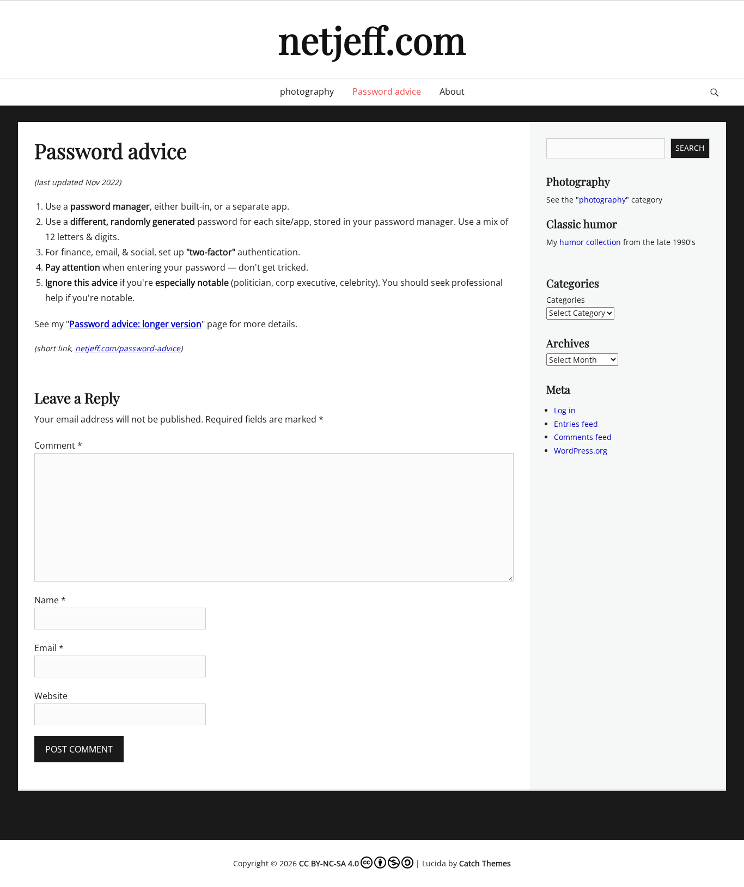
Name (50, 600)
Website (51, 696)
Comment (58, 445)
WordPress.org (580, 450)
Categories (565, 300)
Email (49, 648)
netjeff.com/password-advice (127, 348)
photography (307, 91)
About (452, 91)
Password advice (386, 91)
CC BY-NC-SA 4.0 (329, 863)
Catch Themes (485, 863)
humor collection (590, 242)
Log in (565, 410)
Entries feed (576, 424)
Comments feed (583, 437)
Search (689, 148)
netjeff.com (372, 39)
